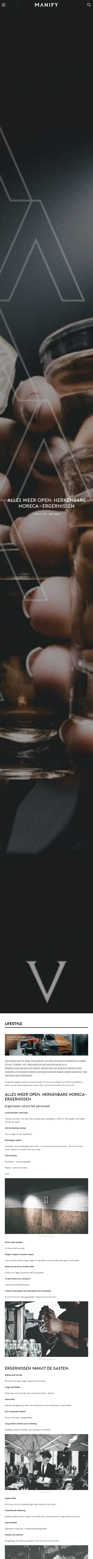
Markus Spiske (48, 1236)
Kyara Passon (54, 513)
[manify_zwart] (46, 5)
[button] (3, 5)
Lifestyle (13, 1023)
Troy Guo (48, 1492)
